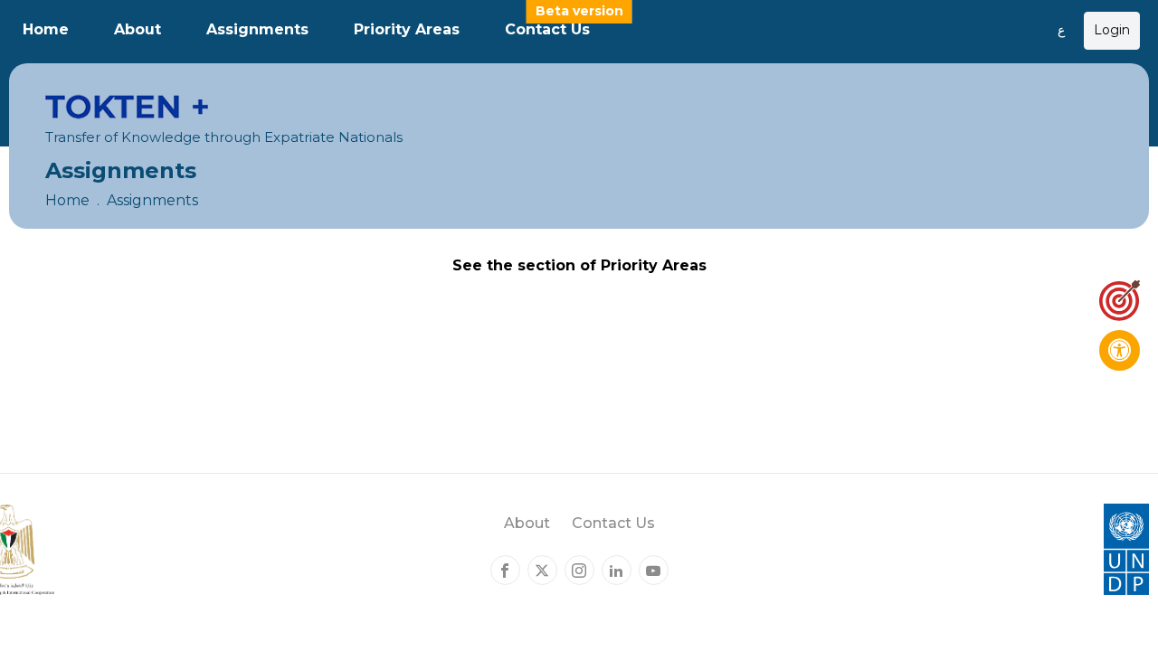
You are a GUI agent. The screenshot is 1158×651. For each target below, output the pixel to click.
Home (46, 29)
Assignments (257, 29)
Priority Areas (407, 29)
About (137, 29)
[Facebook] (505, 570)
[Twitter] (542, 570)
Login (1112, 30)
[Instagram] (579, 570)
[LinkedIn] (616, 570)
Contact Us (547, 29)
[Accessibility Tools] (1119, 350)
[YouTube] (654, 570)
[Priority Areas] (1119, 300)
